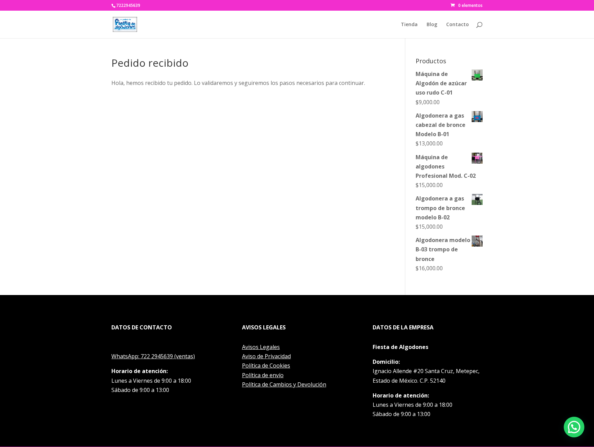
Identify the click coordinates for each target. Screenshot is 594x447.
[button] (574, 427)
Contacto (457, 25)
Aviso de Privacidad (266, 356)
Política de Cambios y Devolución (284, 384)
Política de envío (263, 375)
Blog (432, 25)
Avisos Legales (261, 347)
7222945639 (128, 5)
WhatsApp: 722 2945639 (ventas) (153, 356)
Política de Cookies (266, 365)
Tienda (409, 25)
